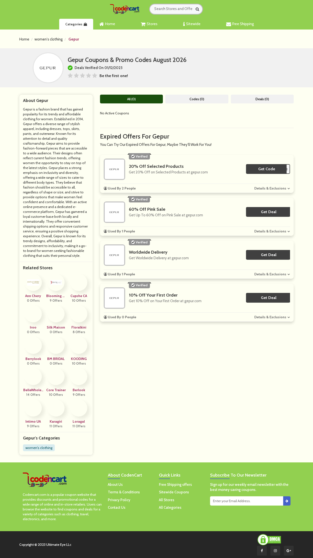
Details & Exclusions (270, 188)
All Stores (166, 500)
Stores (152, 24)
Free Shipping (243, 24)
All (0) (131, 99)
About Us (115, 484)
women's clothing (48, 39)
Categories (73, 24)
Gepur (73, 39)
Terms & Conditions (124, 492)
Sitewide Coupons (174, 492)
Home (110, 24)
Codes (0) (197, 99)
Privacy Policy (119, 500)
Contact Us (116, 507)
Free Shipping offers (175, 484)
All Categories (170, 507)
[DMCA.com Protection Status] (269, 539)
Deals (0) (262, 99)
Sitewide (193, 24)
